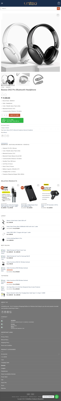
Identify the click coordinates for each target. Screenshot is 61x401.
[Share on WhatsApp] (2, 136)
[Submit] (58, 8)
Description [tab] (4, 144)
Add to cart (14, 115)
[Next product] (2, 95)
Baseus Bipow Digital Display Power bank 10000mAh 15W (29, 205)
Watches (3, 388)
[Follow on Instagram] (5, 312)
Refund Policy (4, 339)
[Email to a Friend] (8, 136)
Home (2, 87)
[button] (2, 3)
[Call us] (10, 312)
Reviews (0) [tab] (26, 144)
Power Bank (4, 376)
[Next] (56, 42)
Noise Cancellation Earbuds (8, 374)
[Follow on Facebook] (2, 312)
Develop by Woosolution (38, 399)
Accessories (4, 354)
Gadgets (3, 368)
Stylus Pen (4, 382)
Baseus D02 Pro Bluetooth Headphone (15, 130)
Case (2, 359)
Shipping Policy (5, 342)
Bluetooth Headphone (28, 130)
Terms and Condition (6, 345)
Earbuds (8, 87)
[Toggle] (59, 354)
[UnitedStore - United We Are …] (30, 3)
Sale (2, 379)
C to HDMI (4, 356)
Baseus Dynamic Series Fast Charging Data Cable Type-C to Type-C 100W (9, 205)
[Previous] (4, 42)
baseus (4, 130)
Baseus (5, 132)
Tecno (2, 385)
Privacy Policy (4, 336)
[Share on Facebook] (5, 136)
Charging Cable (5, 362)
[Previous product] (5, 95)
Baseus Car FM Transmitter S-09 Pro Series (49, 205)
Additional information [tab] (15, 144)
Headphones (4, 371)
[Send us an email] (8, 312)
